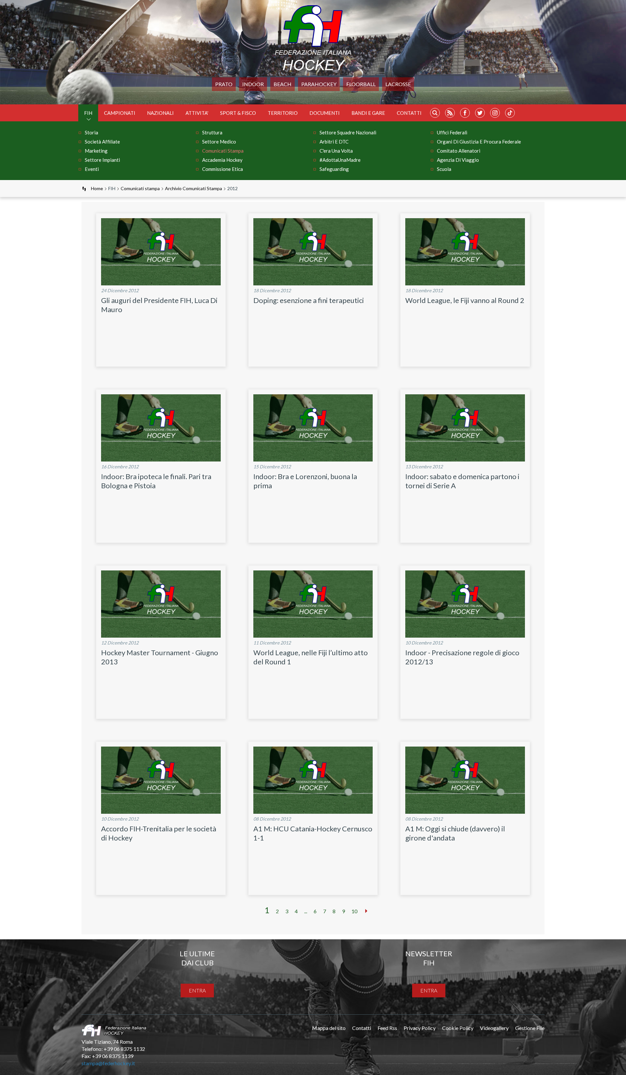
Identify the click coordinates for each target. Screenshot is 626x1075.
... (305, 911)
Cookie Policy (457, 1028)
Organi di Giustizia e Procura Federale (479, 141)
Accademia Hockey (222, 160)
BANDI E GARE (368, 113)
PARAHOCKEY (318, 84)
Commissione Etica (222, 169)
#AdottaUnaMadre (340, 160)
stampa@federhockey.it (108, 1063)
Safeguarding (334, 169)
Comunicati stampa (223, 151)
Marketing (96, 151)
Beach (282, 84)
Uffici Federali (452, 132)
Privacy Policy (420, 1028)
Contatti (409, 113)
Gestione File (529, 1028)
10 (354, 911)
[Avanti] (366, 911)
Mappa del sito (329, 1028)
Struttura (212, 132)
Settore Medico (219, 141)
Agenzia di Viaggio (458, 160)
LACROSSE (398, 84)
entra (197, 990)
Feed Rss (387, 1028)
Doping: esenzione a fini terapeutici (308, 300)
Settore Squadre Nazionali (348, 132)
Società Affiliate (102, 141)
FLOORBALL (361, 84)
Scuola (444, 169)
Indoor (253, 84)
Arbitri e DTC (334, 141)
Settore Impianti (102, 160)
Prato (223, 84)
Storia (91, 132)
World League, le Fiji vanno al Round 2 (464, 300)
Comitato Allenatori (458, 151)
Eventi (92, 169)
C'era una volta (336, 151)
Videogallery (494, 1028)
